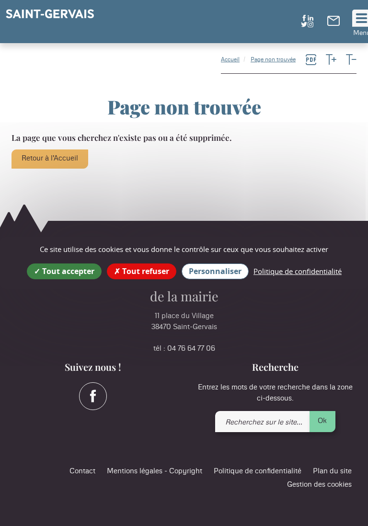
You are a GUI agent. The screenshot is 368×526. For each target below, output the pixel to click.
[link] (333, 23)
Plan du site (332, 471)
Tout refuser (144, 271)
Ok (322, 420)
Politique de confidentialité (257, 471)
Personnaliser (215, 271)
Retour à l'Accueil (50, 158)
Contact (82, 471)
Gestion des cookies (319, 484)
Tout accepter (67, 271)
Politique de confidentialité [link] (297, 271)
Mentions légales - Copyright (154, 471)
